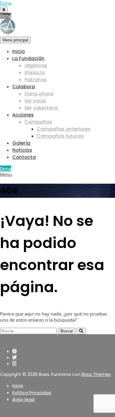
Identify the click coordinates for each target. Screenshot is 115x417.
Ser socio (35, 101)
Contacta (24, 157)
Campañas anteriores (63, 129)
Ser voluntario (41, 108)
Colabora (23, 86)
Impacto (35, 72)
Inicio (18, 51)
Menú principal (15, 40)
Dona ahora (39, 93)
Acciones (23, 115)
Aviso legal (23, 399)
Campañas (38, 122)
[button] (6, 174)
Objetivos (36, 65)
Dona (5, 16)
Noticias (22, 150)
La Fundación (28, 58)
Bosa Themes (96, 374)
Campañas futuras (60, 136)
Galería (21, 143)
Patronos (36, 79)
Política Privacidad (31, 393)
